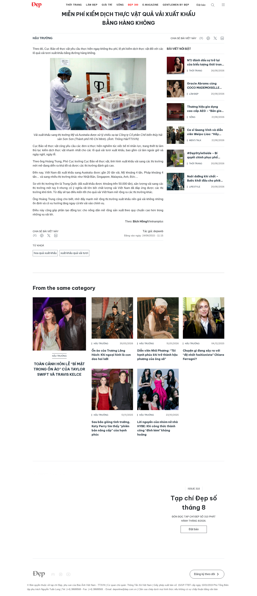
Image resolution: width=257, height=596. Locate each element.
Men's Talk (195, 140)
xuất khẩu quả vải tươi (74, 253)
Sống (120, 4)
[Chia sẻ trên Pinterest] (208, 38)
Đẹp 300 (133, 4)
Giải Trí (107, 4)
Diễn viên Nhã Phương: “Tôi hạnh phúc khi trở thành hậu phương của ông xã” (157, 355)
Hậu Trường (42, 38)
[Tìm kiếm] (213, 5)
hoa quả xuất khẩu (45, 253)
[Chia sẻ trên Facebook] (201, 38)
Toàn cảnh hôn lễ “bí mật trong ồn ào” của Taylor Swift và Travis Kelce (59, 369)
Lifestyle (194, 187)
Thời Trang (74, 4)
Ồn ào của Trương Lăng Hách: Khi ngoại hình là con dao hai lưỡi (111, 355)
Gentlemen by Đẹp (176, 4)
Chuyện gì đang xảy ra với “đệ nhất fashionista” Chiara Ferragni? (203, 355)
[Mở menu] (223, 4)
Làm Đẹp (92, 4)
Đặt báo (201, 4)
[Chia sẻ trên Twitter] (215, 38)
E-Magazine (150, 4)
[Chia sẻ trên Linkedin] (222, 38)
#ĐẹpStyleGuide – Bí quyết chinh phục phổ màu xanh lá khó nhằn (202, 157)
